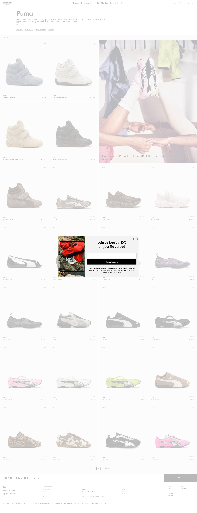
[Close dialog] (135, 239)
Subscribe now (112, 262)
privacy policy (127, 270)
